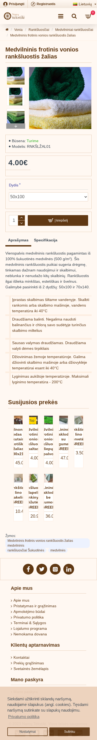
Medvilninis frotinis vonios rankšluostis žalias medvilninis (40, 543)
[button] (15, 68)
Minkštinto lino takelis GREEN (18, 495)
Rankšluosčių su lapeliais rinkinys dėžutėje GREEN (33, 497)
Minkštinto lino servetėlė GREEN (78, 436)
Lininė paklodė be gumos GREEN (48, 497)
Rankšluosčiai (39, 30)
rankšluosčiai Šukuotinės (26, 550)
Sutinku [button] (69, 732)
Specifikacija (45, 240)
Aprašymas (18, 240)
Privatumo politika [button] (23, 716)
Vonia (18, 30)
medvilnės (57, 550)
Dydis (13, 185)
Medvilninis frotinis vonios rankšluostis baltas (33, 439)
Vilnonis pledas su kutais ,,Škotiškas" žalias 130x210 (18, 441)
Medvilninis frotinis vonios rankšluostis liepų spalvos (48, 441)
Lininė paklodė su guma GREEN (63, 439)
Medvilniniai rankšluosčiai (74, 30)
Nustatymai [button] (27, 732)
